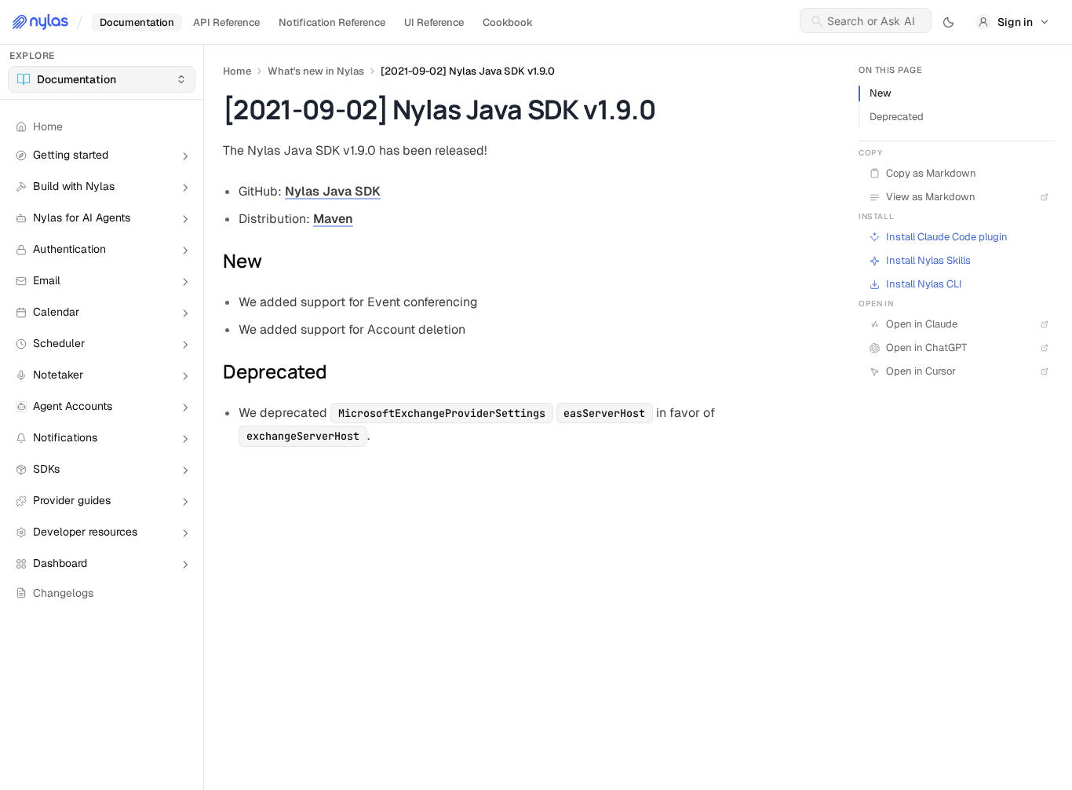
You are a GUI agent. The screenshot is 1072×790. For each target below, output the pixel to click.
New (881, 93)
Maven (333, 218)
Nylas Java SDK (333, 191)
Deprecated (897, 116)
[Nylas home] (40, 22)
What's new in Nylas (316, 71)
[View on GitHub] (1042, 237)
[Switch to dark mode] (948, 22)
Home (237, 71)
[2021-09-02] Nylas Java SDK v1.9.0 (468, 71)
